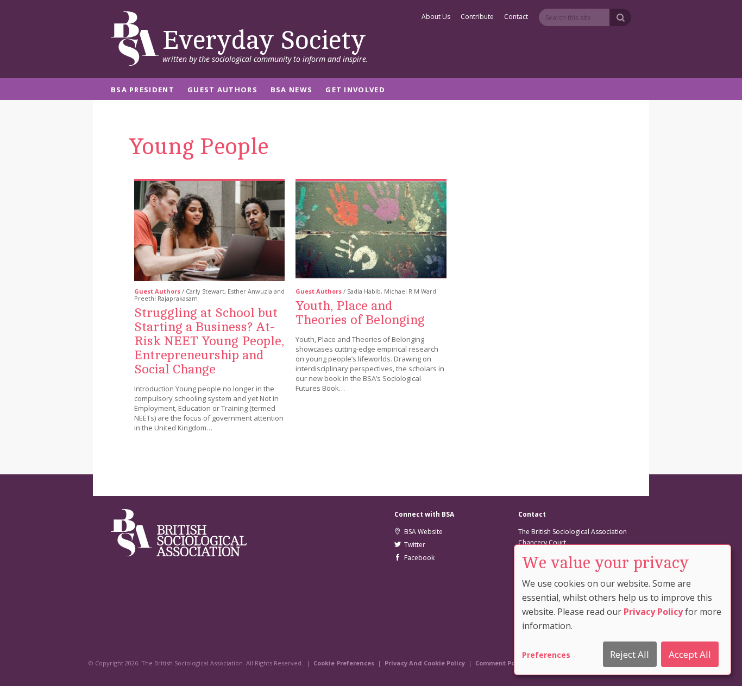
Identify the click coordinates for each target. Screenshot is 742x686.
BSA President (142, 90)
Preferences (546, 655)
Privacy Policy (653, 612)
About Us (436, 17)
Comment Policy (500, 663)
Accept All (690, 654)
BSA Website (422, 531)
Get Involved (355, 90)
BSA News (291, 90)
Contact (516, 17)
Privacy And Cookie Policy (425, 663)
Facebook (418, 557)
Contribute (477, 17)
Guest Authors (222, 90)
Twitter (413, 544)
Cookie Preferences (343, 663)
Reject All (629, 654)
